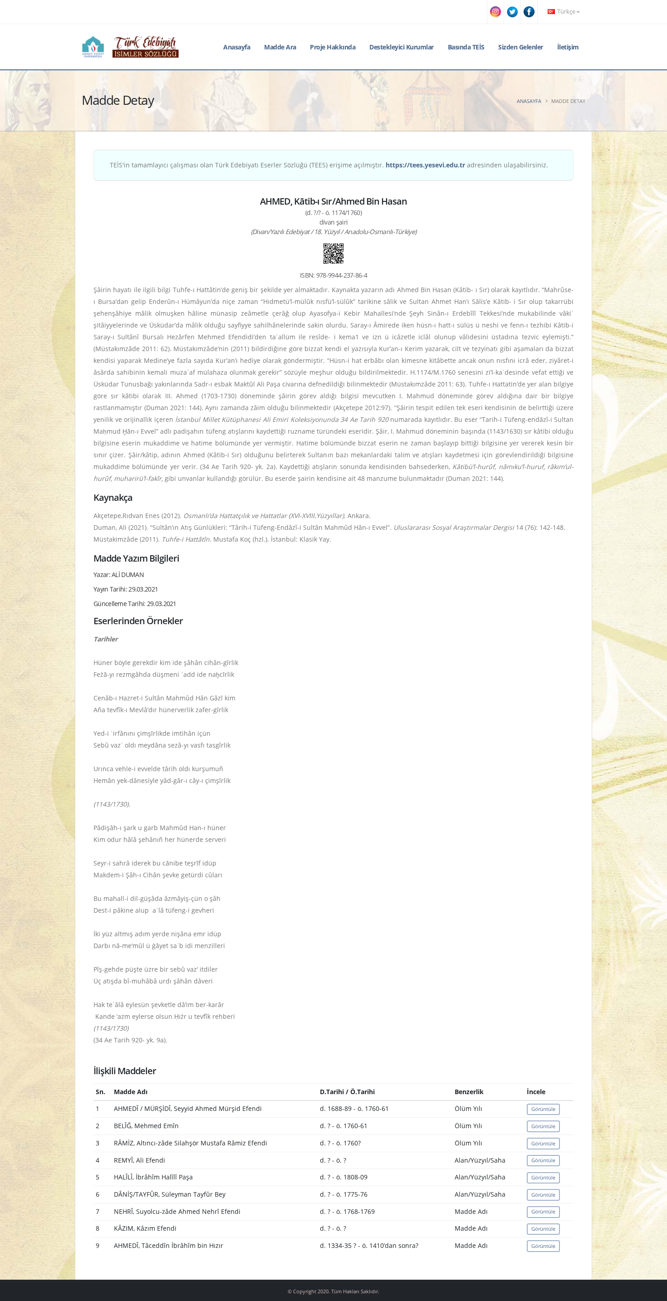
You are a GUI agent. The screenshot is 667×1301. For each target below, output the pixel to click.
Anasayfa (236, 47)
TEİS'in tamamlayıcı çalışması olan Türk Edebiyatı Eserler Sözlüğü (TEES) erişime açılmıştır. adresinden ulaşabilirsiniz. (329, 165)
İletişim (568, 47)
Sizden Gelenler (520, 47)
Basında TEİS (466, 47)
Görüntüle (543, 1108)
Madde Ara (280, 47)
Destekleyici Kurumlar (401, 47)
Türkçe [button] (566, 11)
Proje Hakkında (332, 47)
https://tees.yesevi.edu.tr (425, 165)
